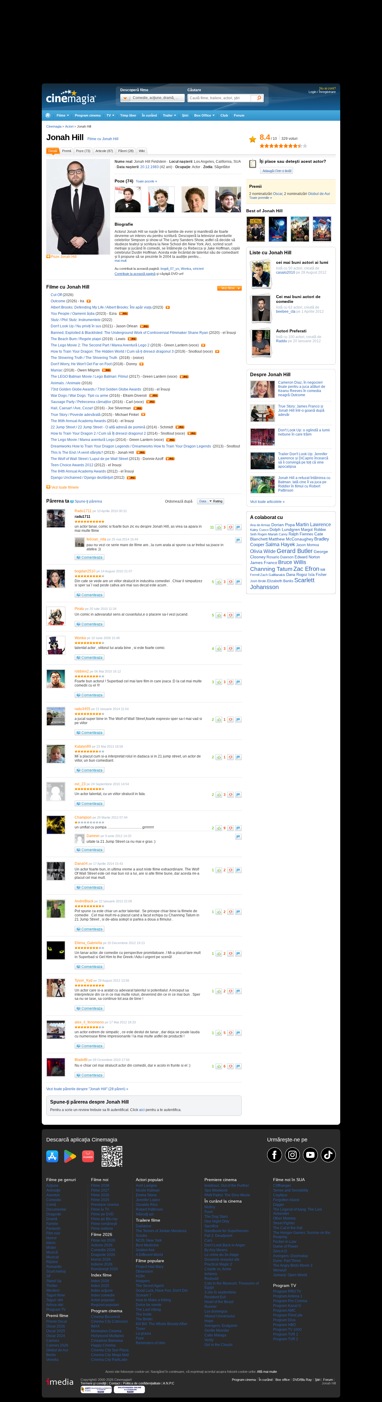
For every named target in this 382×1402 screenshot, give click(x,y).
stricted (198, 268)
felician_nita (96, 539)
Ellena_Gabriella (88, 943)
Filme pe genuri (61, 1179)
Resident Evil (215, 1297)
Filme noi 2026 (103, 1240)
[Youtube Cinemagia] (310, 1154)
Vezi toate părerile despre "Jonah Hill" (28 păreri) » (87, 1089)
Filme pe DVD (102, 1214)
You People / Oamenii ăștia (73, 314)
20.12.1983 (149, 167)
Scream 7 (143, 1295)
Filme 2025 (100, 1200)
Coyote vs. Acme (217, 1269)
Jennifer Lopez (148, 1200)
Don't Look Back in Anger (224, 1245)
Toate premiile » (260, 197)
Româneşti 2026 (104, 1269)
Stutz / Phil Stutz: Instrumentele (76, 320)
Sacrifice (211, 1226)
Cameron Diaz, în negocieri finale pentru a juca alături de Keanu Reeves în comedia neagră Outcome (301, 388)
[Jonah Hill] (78, 253)
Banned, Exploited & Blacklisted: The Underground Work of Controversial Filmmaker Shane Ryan (130, 333)
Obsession (144, 1271)
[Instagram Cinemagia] (292, 1154)
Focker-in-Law (284, 1242)
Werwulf (279, 1270)
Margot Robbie (313, 530)
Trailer (89, 301)
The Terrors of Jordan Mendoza (161, 1231)
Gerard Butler (295, 551)
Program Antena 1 (287, 1296)
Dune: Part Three (287, 1261)
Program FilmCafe (288, 1315)
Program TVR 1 (285, 1334)
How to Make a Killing (153, 1300)
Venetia (52, 1360)
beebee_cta (285, 311)
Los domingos (215, 1311)
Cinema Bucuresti (105, 1317)
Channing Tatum (271, 569)
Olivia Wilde (263, 551)
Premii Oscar (56, 1321)
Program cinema (88, 115)
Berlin (51, 1355)
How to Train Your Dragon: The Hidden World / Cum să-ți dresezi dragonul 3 (112, 351)
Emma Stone (146, 1195)
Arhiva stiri (54, 1305)
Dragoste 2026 (103, 1255)
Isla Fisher (317, 574)
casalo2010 (285, 272)
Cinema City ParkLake (109, 1360)
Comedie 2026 (103, 1250)
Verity (208, 1340)
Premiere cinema (105, 1205)
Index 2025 (100, 1286)
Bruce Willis (292, 562)
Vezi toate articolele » (267, 502)
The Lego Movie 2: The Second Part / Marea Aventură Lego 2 (100, 345)
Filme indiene (102, 1228)
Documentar (56, 1209)
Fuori (208, 1212)
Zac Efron (306, 569)
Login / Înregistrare (322, 92)
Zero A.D (280, 1251)
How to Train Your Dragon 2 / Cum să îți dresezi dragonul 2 (98, 433)
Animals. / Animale (66, 383)
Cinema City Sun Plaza (110, 1350)
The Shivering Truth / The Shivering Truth (85, 358)
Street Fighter (284, 1223)
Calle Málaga (215, 1335)
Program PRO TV (287, 1291)
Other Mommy (284, 1218)
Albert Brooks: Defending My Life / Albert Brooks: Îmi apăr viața (101, 307)
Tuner (140, 1329)
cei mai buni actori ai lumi (302, 262)
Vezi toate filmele (65, 487)
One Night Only (216, 1221)
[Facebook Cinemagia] (274, 1154)
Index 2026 (100, 1281)
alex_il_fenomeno (89, 1022)
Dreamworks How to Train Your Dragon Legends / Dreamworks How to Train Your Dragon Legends (132, 446)
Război (52, 1262)
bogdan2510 (85, 571)
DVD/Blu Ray (302, 1379)
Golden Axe (145, 1250)
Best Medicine (147, 1245)
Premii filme (57, 1315)
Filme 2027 (100, 1190)
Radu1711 (83, 511)
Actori (69, 126)
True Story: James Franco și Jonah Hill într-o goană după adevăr (301, 410)
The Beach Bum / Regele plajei (76, 339)
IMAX (95, 1326)
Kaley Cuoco (259, 530)
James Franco (263, 562)
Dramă (51, 1219)
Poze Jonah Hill (64, 257)
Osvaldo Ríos (147, 1205)
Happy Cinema (103, 1345)
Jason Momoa (307, 545)
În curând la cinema (223, 1201)
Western (53, 1290)
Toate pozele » (146, 181)
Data (202, 501)
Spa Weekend (215, 1190)
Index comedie (103, 1295)
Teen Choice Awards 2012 (72, 465)
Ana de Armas (260, 525)
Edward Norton (307, 557)
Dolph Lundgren (284, 529)
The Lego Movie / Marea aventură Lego (83, 440)
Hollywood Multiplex (107, 1336)
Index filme (101, 1275)
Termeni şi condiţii (93, 1383)
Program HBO (284, 1325)
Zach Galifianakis (272, 575)
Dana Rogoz (296, 574)
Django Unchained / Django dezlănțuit (82, 477)
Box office (282, 1379)
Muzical (52, 1257)
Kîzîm (140, 1276)
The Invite (144, 1314)
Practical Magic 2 (218, 1264)
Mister (51, 1247)
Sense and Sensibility (290, 1190)
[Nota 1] (262, 145)
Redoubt (211, 1278)
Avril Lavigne (146, 1185)
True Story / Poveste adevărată (76, 415)
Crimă (51, 1205)
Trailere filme (148, 1220)
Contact (114, 1383)
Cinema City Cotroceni (109, 1321)
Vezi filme (228, 288)
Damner (93, 836)
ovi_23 (80, 784)
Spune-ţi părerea (88, 501)
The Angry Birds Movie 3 (292, 1265)
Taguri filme (55, 1295)
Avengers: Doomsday (290, 1256)
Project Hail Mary (150, 1267)
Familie (52, 1224)
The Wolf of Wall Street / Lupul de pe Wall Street (89, 459)
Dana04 (81, 864)
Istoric (51, 1243)
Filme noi (99, 1179)
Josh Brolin (258, 581)
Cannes (52, 1341)
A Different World (149, 1255)
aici (142, 1110)
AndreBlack (84, 901)
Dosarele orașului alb (221, 1259)
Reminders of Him (150, 1343)
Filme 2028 (100, 1185)
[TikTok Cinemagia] (328, 1154)
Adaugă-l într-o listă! (277, 171)
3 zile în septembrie (220, 1292)
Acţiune (52, 1185)
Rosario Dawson (280, 557)
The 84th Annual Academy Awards (79, 471)
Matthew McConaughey (291, 539)
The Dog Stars (216, 1216)
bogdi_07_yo (170, 268)
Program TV (56, 1309)
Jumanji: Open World (290, 1275)
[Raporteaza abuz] (238, 527)
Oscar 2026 (55, 1326)
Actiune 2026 (102, 1245)
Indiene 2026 (102, 1264)
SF (48, 1276)
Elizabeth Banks (280, 581)
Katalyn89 (83, 746)
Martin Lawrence (313, 524)
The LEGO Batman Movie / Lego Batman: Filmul (89, 376)
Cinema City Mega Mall (110, 1355)
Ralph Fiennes (301, 534)
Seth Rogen (258, 534)
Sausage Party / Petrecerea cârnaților (81, 402)
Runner (210, 1307)
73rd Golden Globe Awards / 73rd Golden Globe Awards (96, 389)
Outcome (58, 301)
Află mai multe (267, 1371)
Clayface (280, 1195)
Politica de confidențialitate (142, 1383)
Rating (217, 501)
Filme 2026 (100, 1195)
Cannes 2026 (57, 1345)
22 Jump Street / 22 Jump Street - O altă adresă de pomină (98, 427)
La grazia (143, 1333)
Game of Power (285, 1246)
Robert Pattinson (149, 1209)
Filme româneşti (104, 1224)
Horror (51, 1238)
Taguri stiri (54, 1300)
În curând (149, 115)
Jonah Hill (65, 137)
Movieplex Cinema (106, 1331)
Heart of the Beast (218, 1302)
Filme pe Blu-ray (104, 1219)
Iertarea (210, 1274)
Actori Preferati (291, 331)
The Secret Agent (150, 1286)
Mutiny (209, 1207)
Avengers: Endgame (221, 1326)
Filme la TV (100, 1209)
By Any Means (215, 1250)
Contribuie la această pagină (135, 273)
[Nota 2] (264, 145)
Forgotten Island (286, 1200)
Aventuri (53, 1195)
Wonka (186, 268)
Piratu (79, 609)
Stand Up (53, 1281)
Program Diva (284, 1320)
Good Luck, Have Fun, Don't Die (162, 1290)
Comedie (53, 1200)
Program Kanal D (287, 1306)
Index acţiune (102, 1290)
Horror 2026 (101, 1259)
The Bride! (144, 1319)
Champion (83, 817)
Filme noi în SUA (289, 1179)
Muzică (52, 1252)
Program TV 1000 (287, 1329)
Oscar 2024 (55, 1336)
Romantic (54, 1267)
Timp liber (128, 115)
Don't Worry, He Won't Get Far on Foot (82, 364)
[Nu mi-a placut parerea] (230, 527)
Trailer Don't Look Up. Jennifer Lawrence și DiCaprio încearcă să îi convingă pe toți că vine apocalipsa (303, 460)
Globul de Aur (319, 194)
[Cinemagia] (48, 115)
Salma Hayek (280, 544)
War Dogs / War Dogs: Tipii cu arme (79, 396)
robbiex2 (82, 671)
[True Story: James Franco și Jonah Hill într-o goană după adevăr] (262, 421)
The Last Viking (148, 1309)
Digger (278, 1205)
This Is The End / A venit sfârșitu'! (77, 452)
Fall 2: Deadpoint (218, 1236)
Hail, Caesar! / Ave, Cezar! (72, 408)
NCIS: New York (149, 1240)
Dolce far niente (148, 1305)
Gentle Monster (216, 1330)
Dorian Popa (283, 524)
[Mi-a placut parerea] (218, 527)
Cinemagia (53, 126)
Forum (239, 115)
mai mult (121, 260)
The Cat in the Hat (287, 1228)
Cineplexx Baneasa (107, 1341)
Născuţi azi (145, 1214)
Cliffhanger (282, 1185)
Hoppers (143, 1281)
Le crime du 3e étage (221, 1255)
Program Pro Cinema (290, 1301)
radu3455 (82, 709)
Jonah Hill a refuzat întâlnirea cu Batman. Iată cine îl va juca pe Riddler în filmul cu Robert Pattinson (304, 484)
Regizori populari (105, 1305)
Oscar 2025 (55, 1331)
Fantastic (53, 1228)
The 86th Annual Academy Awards (79, 421)
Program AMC (284, 1310)
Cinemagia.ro (71, 96)
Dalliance (143, 1226)
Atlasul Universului (219, 1316)
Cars (208, 1240)
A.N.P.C (168, 1383)
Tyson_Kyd (84, 980)
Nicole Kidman (148, 1190)
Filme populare (150, 1260)
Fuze (140, 1338)
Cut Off (57, 295)
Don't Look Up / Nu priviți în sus (76, 326)
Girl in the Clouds (218, 1345)
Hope (208, 1321)
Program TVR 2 (285, 1339)
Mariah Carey (278, 534)
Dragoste (53, 1214)
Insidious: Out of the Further (226, 1185)
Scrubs (141, 1236)
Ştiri (185, 115)
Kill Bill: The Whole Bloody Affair (161, 1324)
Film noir (53, 1233)
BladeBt (81, 1060)
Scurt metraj (56, 1271)
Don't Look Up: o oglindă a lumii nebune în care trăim (304, 432)
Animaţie (53, 1190)
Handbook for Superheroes (226, 1231)
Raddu (281, 341)
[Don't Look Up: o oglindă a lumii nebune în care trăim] (262, 445)
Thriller (52, 1286)
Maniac (57, 370)
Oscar (277, 194)
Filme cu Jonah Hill (102, 139)
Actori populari (103, 1300)
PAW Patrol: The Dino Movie (227, 1195)
